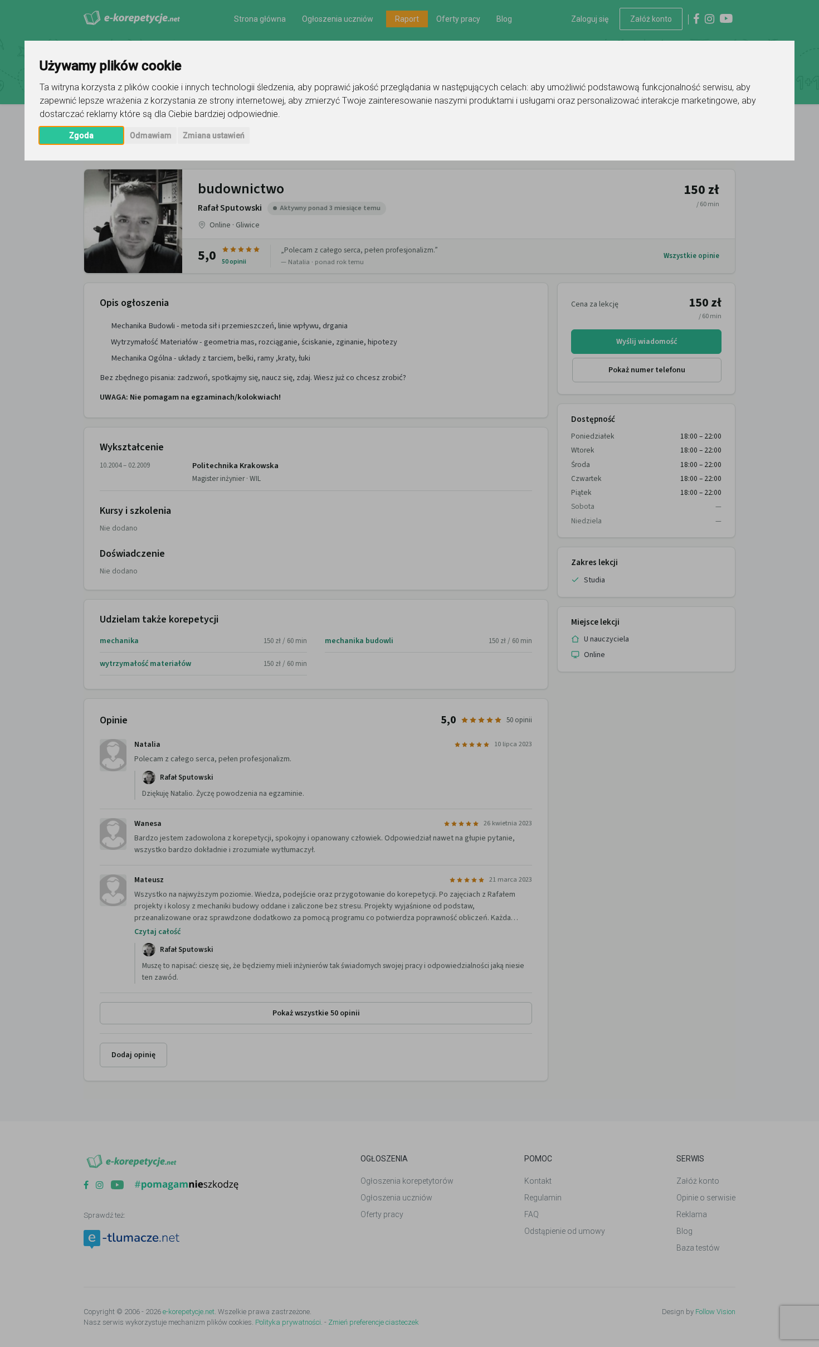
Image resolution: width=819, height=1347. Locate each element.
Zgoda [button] (81, 135)
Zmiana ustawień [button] (214, 135)
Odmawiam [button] (151, 135)
